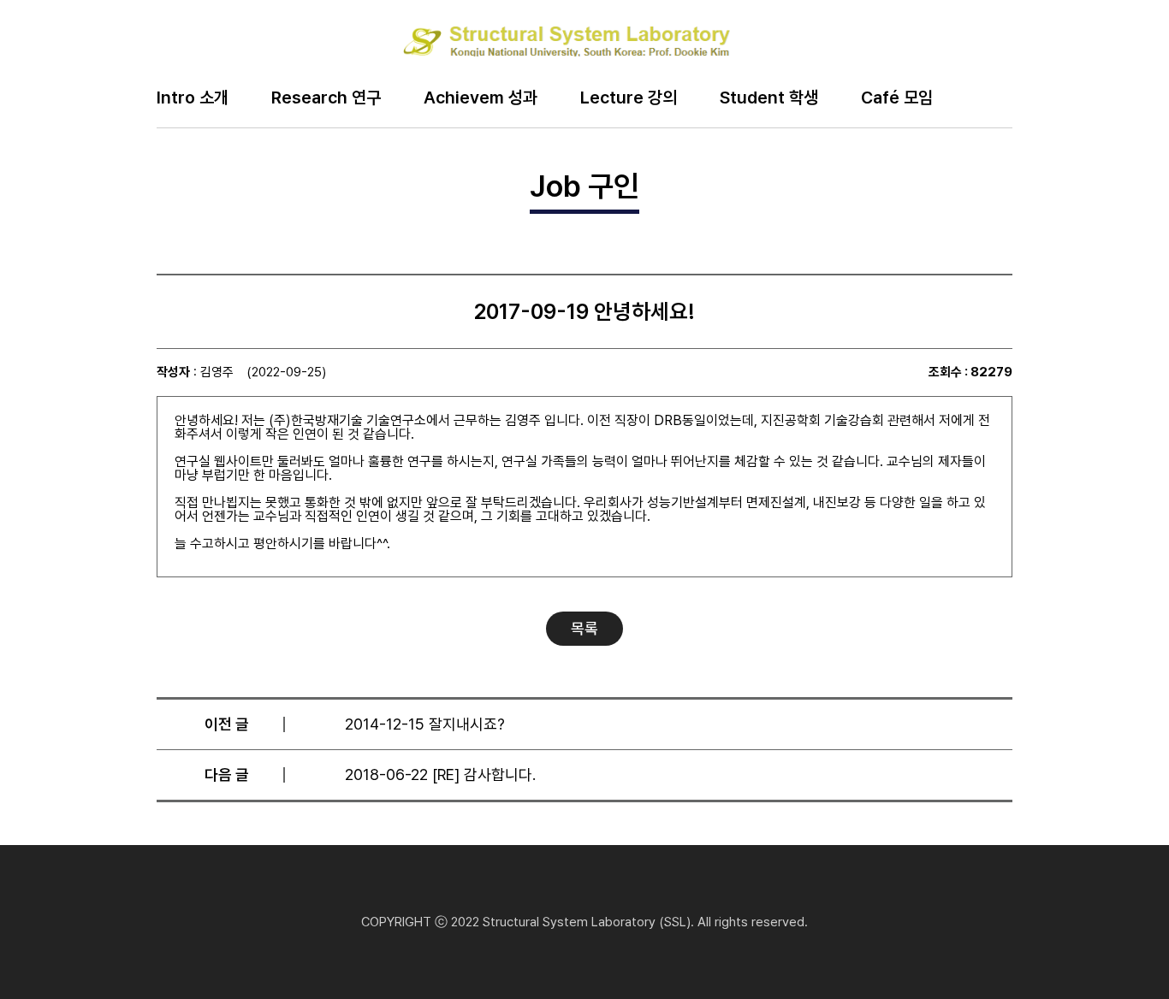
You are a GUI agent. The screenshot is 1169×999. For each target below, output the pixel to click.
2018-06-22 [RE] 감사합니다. (440, 774)
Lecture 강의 (628, 98)
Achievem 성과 (480, 98)
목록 (584, 628)
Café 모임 (897, 98)
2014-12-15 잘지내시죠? (425, 724)
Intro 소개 (192, 98)
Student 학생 (769, 98)
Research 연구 (326, 98)
